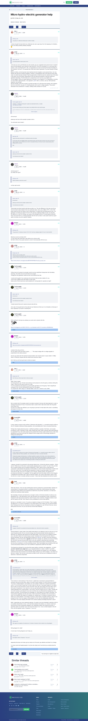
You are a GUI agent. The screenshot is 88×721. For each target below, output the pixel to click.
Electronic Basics (26, 665)
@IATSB (39, 537)
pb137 (35, 80)
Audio (49, 699)
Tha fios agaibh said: (16, 101)
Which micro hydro (18, 674)
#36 (58, 443)
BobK (15, 481)
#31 (58, 314)
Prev (11, 26)
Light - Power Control (65, 706)
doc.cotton (20, 686)
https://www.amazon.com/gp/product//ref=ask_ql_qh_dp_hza (28, 260)
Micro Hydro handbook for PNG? (22, 679)
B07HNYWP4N (31, 260)
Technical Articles (39, 706)
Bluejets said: (15, 252)
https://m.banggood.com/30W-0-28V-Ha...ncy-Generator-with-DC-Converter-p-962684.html (32, 327)
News (37, 699)
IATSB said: (15, 38)
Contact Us (16, 703)
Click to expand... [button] (34, 111)
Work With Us (22, 703)
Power (49, 706)
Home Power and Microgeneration (28, 670)
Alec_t (15, 31)
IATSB (13, 18)
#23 (58, 93)
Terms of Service (70, 719)
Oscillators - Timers (51, 708)
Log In (76, 2)
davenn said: (15, 59)
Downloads (38, 712)
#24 (58, 128)
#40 (58, 614)
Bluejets (16, 222)
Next (23, 26)
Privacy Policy (63, 719)
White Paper (38, 710)
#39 (58, 560)
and (16, 411)
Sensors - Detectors (64, 708)
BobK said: (15, 136)
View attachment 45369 (17, 104)
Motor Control (63, 704)
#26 (58, 191)
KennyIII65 (16, 685)
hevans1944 (17, 417)
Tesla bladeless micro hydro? (21, 669)
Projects (37, 704)
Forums (18, 5)
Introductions (26, 685)
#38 (58, 518)
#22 (58, 52)
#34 (58, 397)
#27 (58, 223)
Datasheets (38, 5)
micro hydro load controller (20, 664)
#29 (58, 266)
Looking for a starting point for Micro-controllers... (26, 684)
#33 (58, 369)
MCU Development (51, 701)
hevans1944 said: (16, 450)
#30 (58, 287)
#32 (58, 336)
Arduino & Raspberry (65, 699)
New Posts (23, 22)
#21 (58, 31)
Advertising (28, 703)
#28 (58, 245)
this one (20, 541)
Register (69, 2)
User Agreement (76, 719)
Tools (23, 5)
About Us (11, 703)
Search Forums (15, 22)
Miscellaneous (50, 704)
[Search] (64, 2)
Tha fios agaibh (17, 266)
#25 (58, 164)
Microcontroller (64, 701)
